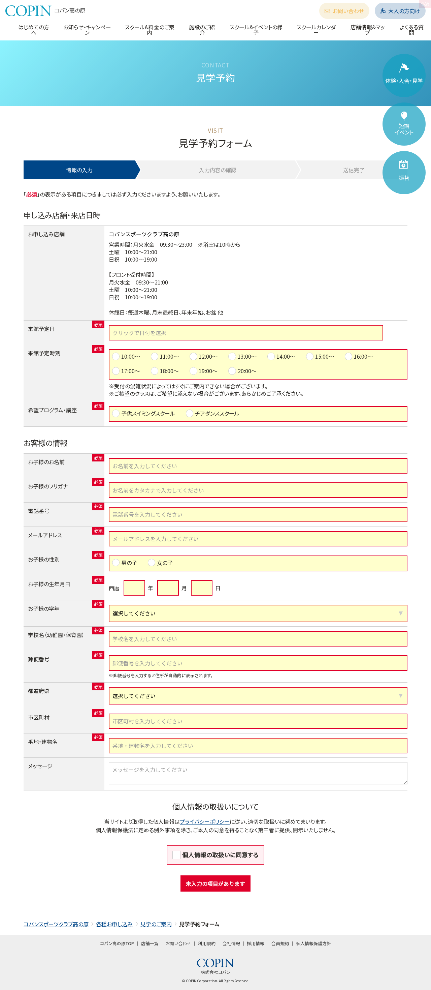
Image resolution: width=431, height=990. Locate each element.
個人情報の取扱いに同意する (220, 854)
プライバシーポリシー (205, 821)
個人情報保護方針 (313, 943)
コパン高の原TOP (117, 943)
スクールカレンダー (316, 29)
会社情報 (231, 943)
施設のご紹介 (202, 29)
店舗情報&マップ (368, 29)
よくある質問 (412, 29)
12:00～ (208, 356)
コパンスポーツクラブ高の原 (56, 924)
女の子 (165, 562)
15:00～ (324, 356)
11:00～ (169, 356)
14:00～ (285, 356)
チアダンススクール (217, 413)
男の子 (129, 562)
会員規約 (280, 943)
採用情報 (255, 943)
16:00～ (363, 356)
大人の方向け (404, 11)
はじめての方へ (33, 29)
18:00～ (169, 370)
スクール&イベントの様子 (256, 29)
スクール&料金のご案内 (149, 29)
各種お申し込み (114, 924)
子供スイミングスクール (148, 413)
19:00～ (208, 370)
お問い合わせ (348, 11)
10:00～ (130, 356)
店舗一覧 (150, 943)
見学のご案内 (156, 924)
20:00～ (247, 370)
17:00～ (130, 370)
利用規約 (207, 943)
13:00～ (247, 356)
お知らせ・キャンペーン (87, 29)
